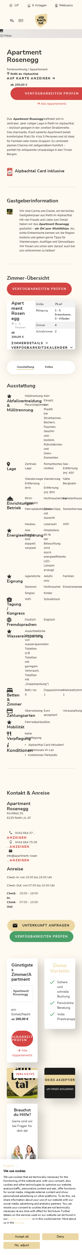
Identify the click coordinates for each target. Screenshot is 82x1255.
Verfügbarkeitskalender (40, 347)
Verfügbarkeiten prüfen (39, 289)
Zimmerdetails (28, 343)
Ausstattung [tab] (25, 367)
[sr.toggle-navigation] (12, 20)
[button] (11, 1166)
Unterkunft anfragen (45, 925)
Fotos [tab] (49, 367)
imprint (19, 1222)
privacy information (20, 1218)
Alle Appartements (53, 103)
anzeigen (17, 837)
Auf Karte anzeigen (29, 78)
